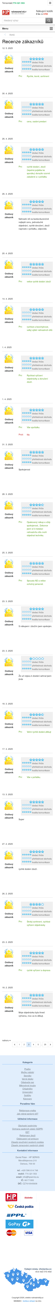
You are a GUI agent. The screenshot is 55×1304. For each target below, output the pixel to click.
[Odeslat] (49, 20)
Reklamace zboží (27, 1135)
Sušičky (27, 1095)
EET (27, 1132)
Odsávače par (27, 1082)
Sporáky (27, 1075)
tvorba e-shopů (29, 1301)
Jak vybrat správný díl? (27, 1113)
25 (45, 1044)
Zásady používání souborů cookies (27, 1142)
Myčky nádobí (27, 1072)
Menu (5, 28)
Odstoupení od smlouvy (28, 1138)
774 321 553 (19, 2)
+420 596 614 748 (27, 1170)
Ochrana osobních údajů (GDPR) (27, 1128)
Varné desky (27, 1078)
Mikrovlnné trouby (27, 1085)
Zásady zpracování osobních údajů (27, 1145)
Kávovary (27, 1098)
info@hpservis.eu (27, 1176)
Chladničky (27, 1088)
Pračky (27, 1069)
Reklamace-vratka (27, 1110)
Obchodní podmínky (27, 1125)
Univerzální (27, 1092)
